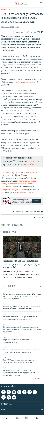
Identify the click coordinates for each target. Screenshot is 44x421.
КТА (17, 418)
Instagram (15, 190)
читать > (37, 201)
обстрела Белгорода (26, 82)
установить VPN (25, 192)
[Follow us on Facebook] (3, 392)
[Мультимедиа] (7, 418)
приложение (33, 161)
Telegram (5, 190)
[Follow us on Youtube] (14, 392)
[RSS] (3, 397)
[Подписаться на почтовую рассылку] (14, 397)
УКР (26, 418)
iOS (24, 164)
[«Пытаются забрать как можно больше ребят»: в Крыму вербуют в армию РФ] (22, 247)
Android (32, 164)
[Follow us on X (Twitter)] (9, 392)
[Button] (18, 32)
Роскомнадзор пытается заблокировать (19, 173)
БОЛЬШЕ (38, 379)
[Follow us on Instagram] (19, 392)
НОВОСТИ (9, 286)
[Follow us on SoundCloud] (35, 392)
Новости (5, 10)
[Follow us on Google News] (24, 392)
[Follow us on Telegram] (29, 392)
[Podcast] (9, 397)
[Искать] (37, 418)
